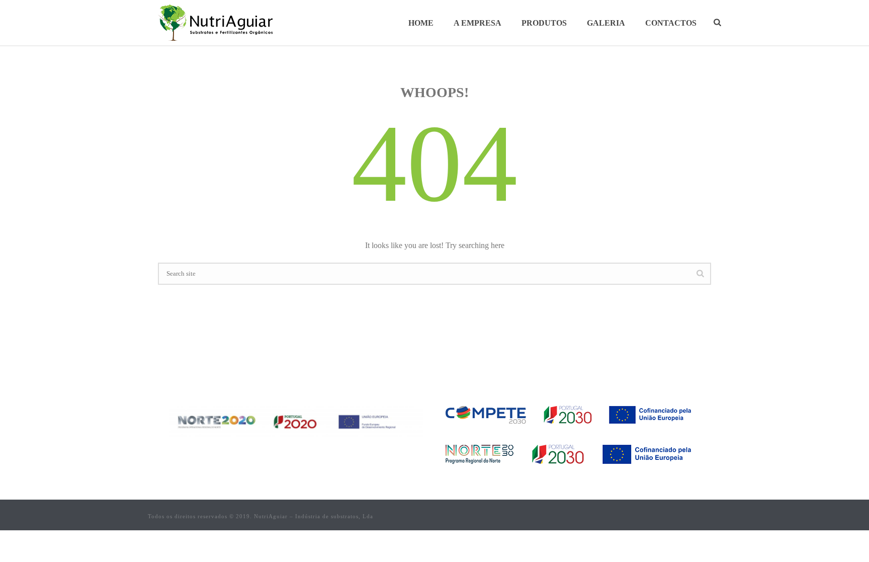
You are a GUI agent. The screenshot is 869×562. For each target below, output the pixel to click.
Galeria (606, 23)
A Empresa (477, 23)
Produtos (544, 23)
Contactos (671, 23)
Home (420, 23)
